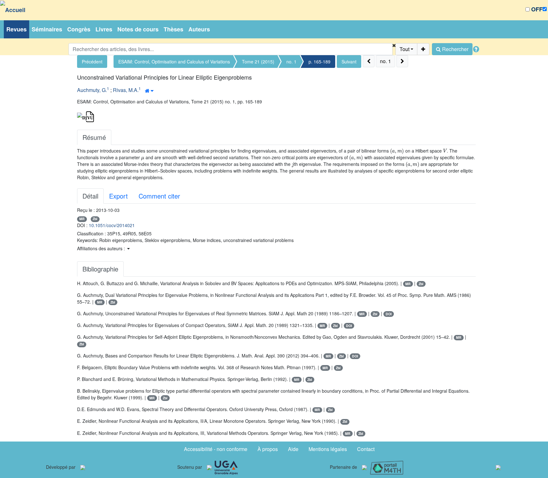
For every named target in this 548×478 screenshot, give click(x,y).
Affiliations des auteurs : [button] (101, 248)
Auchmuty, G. (92, 90)
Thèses (173, 29)
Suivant (349, 61)
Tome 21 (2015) (258, 61)
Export (118, 195)
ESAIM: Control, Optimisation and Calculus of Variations (174, 61)
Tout (404, 49)
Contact (366, 449)
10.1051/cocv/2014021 (112, 225)
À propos (268, 449)
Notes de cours (138, 29)
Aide (293, 449)
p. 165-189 (319, 61)
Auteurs (199, 29)
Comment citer (159, 195)
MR (82, 218)
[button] (394, 49)
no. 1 (291, 61)
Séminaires (47, 29)
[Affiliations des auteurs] (149, 91)
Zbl (95, 218)
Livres (103, 29)
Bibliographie (100, 268)
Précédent (92, 61)
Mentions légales (328, 449)
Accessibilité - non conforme (215, 449)
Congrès (78, 29)
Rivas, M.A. (126, 90)
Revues (16, 29)
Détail (90, 195)
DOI (389, 313)
